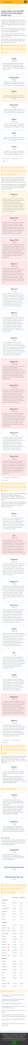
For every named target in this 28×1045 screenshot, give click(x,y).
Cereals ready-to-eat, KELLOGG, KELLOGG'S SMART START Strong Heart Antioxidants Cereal (14, 1015)
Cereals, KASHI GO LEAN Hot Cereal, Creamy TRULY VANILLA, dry (13, 995)
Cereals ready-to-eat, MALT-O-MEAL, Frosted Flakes (13, 1011)
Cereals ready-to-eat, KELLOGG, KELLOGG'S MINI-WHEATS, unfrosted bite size (13, 999)
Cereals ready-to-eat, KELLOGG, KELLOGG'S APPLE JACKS (13, 1024)
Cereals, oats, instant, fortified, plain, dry (12, 1003)
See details (14, 1041)
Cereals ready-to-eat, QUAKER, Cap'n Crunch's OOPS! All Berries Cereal (13, 1007)
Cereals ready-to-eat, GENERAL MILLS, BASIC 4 (13, 1019)
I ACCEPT (14, 1043)
